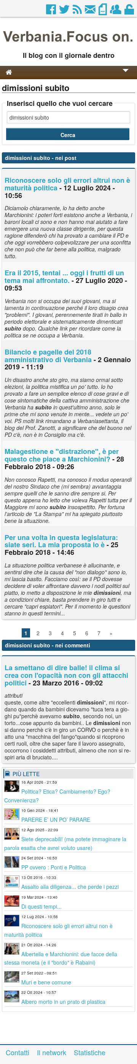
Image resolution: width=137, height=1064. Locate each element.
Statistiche (89, 1052)
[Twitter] (65, 11)
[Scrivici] (91, 11)
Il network (51, 1052)
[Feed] (78, 11)
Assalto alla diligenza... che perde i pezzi (70, 886)
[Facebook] (51, 11)
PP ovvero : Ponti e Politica (53, 867)
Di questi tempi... (41, 906)
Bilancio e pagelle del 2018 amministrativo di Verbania (48, 355)
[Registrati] (116, 11)
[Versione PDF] (103, 11)
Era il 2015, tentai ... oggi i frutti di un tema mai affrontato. (64, 276)
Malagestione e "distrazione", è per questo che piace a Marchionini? (62, 455)
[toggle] (126, 75)
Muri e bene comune (46, 982)
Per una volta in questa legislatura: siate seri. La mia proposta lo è (61, 541)
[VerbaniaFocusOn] (68, 43)
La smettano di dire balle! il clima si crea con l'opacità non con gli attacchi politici (66, 675)
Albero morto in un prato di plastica (63, 1001)
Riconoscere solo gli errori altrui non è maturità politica (67, 184)
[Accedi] (129, 11)
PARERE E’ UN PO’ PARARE (55, 819)
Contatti (17, 1052)
